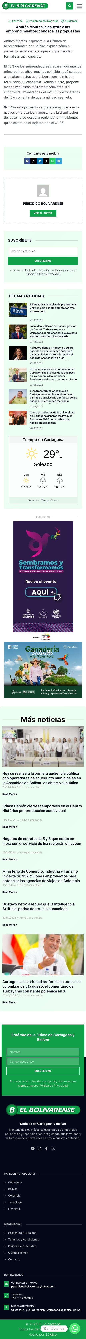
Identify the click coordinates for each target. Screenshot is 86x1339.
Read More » (9, 793)
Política (17, 21)
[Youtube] (33, 1148)
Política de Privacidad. (47, 273)
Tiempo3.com (49, 500)
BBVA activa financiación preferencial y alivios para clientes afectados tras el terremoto (53, 308)
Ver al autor (43, 213)
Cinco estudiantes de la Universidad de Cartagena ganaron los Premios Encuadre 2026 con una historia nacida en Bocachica (52, 417)
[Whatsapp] (74, 1328)
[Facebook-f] (46, 1148)
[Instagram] (39, 1148)
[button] (69, 5)
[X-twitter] (53, 1148)
